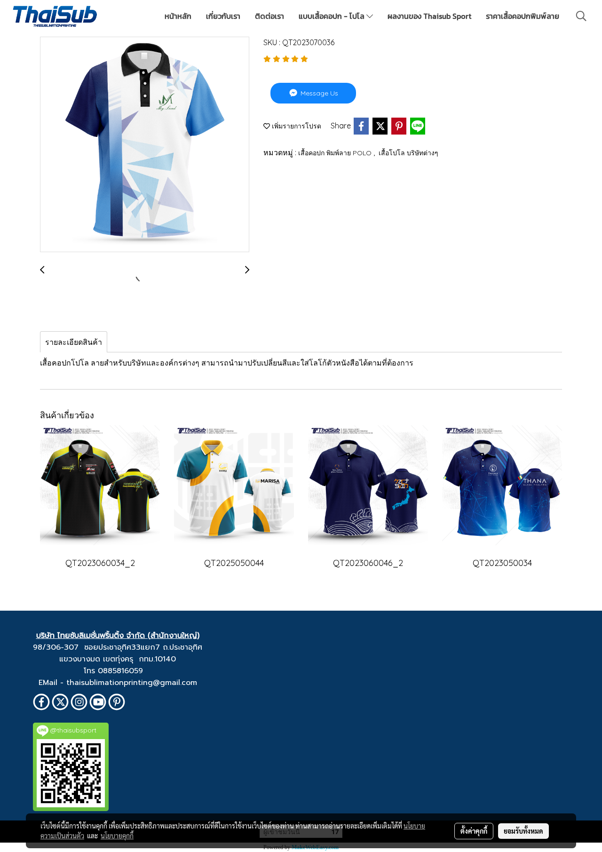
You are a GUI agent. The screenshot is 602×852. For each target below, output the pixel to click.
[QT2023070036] (144, 145)
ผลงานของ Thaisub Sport (429, 16)
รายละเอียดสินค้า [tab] (73, 342)
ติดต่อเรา (269, 16)
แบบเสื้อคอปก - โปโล (332, 16)
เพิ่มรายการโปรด (295, 126)
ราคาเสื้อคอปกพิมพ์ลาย (522, 16)
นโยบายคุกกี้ (117, 835)
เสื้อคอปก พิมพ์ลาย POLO (335, 153)
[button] (581, 16)
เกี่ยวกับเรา (223, 16)
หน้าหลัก (178, 16)
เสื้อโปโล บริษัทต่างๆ (408, 153)
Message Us (318, 93)
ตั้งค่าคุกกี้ (473, 831)
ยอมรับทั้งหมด (523, 831)
